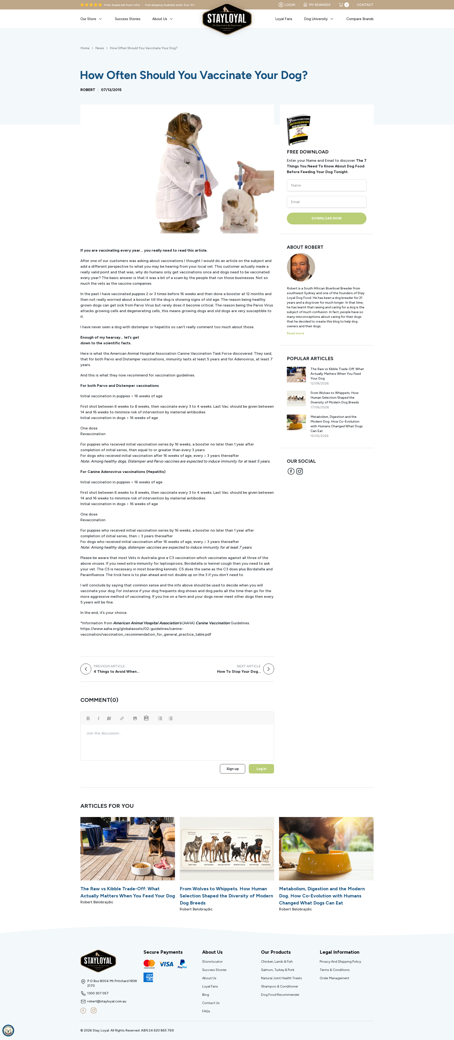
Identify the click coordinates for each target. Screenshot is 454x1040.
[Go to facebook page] (83, 1011)
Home (85, 48)
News (99, 48)
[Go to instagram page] (93, 1011)
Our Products (276, 952)
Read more (295, 333)
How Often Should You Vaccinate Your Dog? (144, 48)
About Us (212, 952)
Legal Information (339, 952)
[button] (91, 18)
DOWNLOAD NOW (327, 218)
